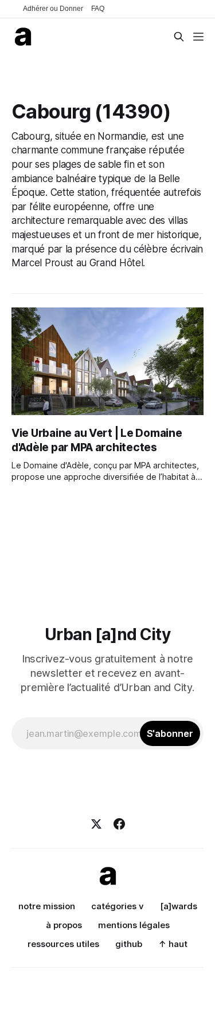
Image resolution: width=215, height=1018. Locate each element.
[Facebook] (119, 824)
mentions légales (134, 925)
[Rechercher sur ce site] (179, 36)
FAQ (97, 9)
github (128, 943)
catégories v (117, 906)
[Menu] (198, 36)
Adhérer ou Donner (53, 9)
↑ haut (172, 943)
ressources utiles (63, 943)
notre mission (46, 906)
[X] (96, 824)
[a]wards (178, 906)
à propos (64, 925)
